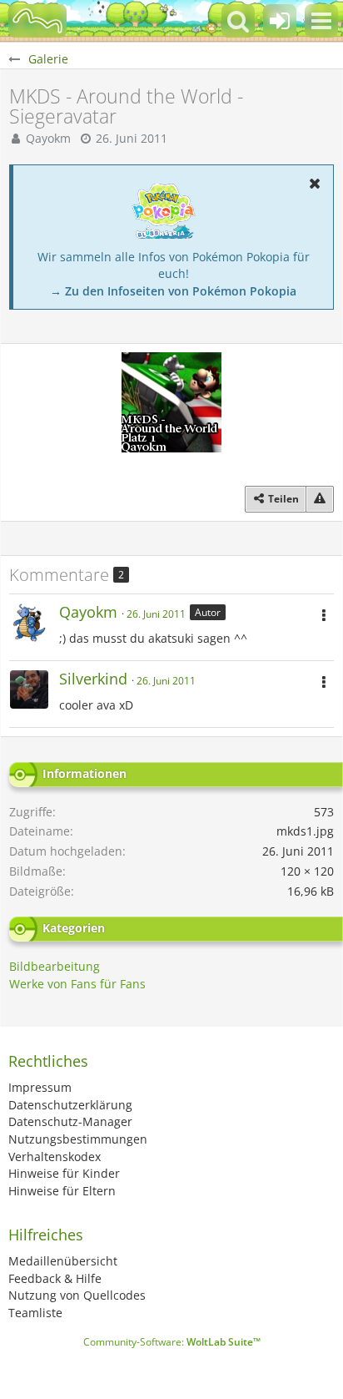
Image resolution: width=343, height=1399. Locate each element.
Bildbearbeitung (54, 966)
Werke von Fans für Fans (77, 984)
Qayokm (48, 138)
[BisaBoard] (37, 21)
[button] (321, 21)
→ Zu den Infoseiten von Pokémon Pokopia (173, 291)
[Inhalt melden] (320, 499)
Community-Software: (172, 1342)
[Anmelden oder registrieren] (279, 21)
